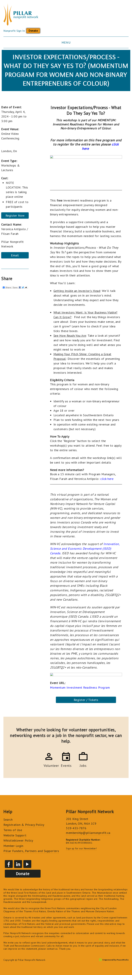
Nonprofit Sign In (14, 30)
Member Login (13, 846)
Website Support (14, 835)
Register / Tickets (86, 700)
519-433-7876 (76, 828)
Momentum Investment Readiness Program (80, 687)
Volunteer (49, 765)
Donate (33, 30)
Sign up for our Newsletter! (81, 848)
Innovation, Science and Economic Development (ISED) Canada (85, 548)
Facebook (9, 864)
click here (106, 479)
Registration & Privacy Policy (23, 825)
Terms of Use (12, 830)
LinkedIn (18, 864)
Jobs (83, 765)
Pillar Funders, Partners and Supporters (31, 851)
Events (66, 765)
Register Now (15, 215)
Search (8, 820)
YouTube (27, 864)
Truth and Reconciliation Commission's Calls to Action (32, 945)
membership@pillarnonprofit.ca (88, 833)
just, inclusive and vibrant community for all (39, 936)
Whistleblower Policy (18, 840)
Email (15, 255)
